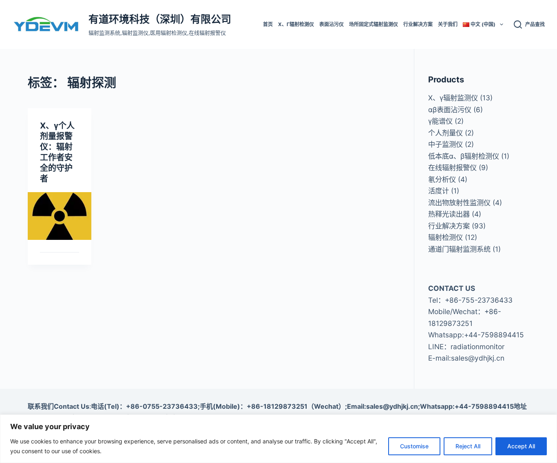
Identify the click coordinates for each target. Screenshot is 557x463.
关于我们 (448, 24)
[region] (278, 438)
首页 (268, 24)
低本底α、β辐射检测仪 (463, 156)
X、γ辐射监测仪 (453, 97)
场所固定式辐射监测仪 (373, 24)
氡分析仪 (442, 179)
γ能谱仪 (440, 121)
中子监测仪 (445, 144)
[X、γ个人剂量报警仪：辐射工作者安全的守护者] (59, 216)
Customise (414, 446)
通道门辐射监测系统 (459, 249)
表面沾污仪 (331, 24)
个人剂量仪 (445, 132)
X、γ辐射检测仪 (296, 24)
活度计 (438, 190)
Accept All (521, 446)
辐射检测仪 (445, 237)
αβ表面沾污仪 (449, 109)
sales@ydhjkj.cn (477, 358)
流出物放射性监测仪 (459, 202)
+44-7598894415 (494, 334)
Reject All (467, 446)
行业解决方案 (418, 24)
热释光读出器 (449, 214)
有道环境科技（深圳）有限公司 (159, 19)
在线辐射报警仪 (452, 167)
